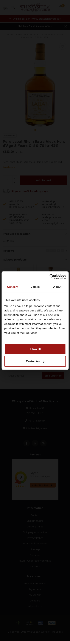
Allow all (35, 349)
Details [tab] (35, 286)
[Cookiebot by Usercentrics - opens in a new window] (50, 276)
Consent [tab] (12, 286)
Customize (33, 361)
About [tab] (57, 286)
